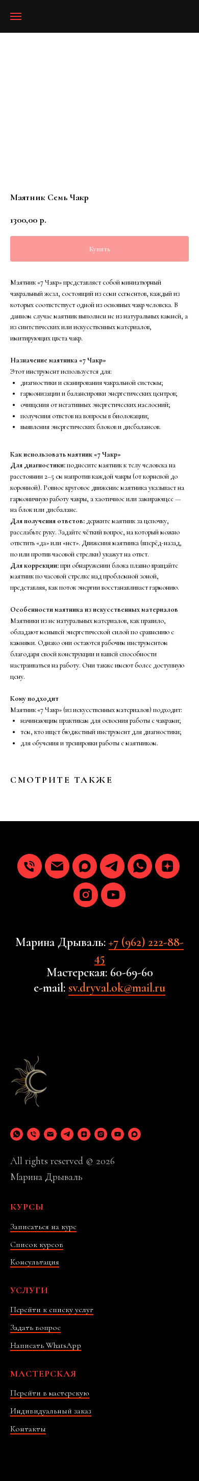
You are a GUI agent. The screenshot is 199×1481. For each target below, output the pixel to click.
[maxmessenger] (84, 866)
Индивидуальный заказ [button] (50, 1411)
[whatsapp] (140, 866)
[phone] (29, 866)
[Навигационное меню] (15, 16)
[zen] (167, 866)
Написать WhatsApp (45, 1345)
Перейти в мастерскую (49, 1393)
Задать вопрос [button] (35, 1327)
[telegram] (112, 866)
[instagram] (85, 895)
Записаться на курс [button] (43, 1226)
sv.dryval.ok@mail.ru (116, 987)
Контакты (28, 1429)
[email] (57, 866)
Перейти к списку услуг (51, 1309)
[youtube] (113, 895)
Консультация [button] (34, 1262)
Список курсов (36, 1244)
